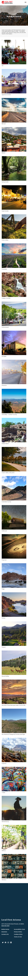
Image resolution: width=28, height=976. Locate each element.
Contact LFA (5, 934)
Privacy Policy (18, 931)
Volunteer (4, 931)
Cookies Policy (18, 934)
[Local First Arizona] (7, 2)
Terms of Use (18, 936)
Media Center (5, 929)
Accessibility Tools (19, 929)
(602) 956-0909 (5, 925)
